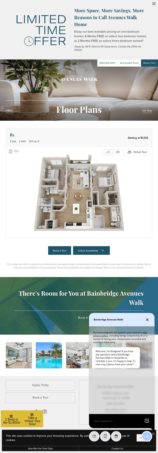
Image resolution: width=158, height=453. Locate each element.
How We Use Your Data (40, 448)
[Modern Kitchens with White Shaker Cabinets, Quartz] (79, 355)
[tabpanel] (79, 192)
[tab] (108, 152)
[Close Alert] (154, 4)
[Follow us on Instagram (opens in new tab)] (45, 412)
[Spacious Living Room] (19, 355)
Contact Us (117, 448)
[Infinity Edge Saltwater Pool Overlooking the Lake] (49, 355)
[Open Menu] (9, 69)
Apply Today (24, 69)
